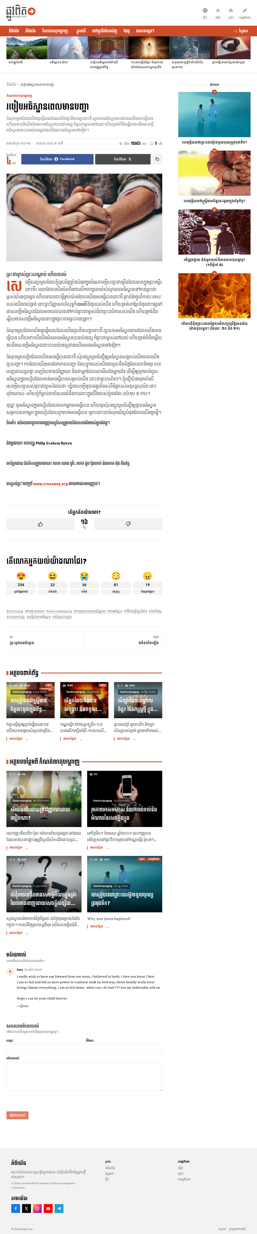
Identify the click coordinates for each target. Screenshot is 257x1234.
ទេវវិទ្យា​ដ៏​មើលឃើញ (104, 31)
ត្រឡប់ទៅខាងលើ (237, 1229)
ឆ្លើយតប (23, 1006)
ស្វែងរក (109, 1173)
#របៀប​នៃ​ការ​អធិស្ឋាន (39, 616)
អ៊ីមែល (90, 1040)
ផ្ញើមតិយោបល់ (17, 1115)
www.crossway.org (50, 483)
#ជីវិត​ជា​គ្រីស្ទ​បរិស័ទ (135, 611)
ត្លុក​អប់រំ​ (81, 31)
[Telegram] (59, 1208)
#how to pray (14, 611)
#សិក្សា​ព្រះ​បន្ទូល (62, 616)
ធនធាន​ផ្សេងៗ (145, 31)
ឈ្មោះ (9, 1040)
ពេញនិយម (184, 1179)
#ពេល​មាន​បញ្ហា (15, 616)
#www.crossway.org (59, 611)
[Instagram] (37, 1208)
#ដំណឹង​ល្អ (155, 611)
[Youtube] (48, 1208)
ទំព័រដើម (14, 31)
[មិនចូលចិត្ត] (128, 524)
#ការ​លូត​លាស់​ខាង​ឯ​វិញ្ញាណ (89, 611)
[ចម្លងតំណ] (157, 159)
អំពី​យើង (30, 31)
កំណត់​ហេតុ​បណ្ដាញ (56, 31)
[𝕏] (26, 1208)
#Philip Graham (35, 611)
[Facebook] (15, 1208)
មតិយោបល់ (12, 1058)
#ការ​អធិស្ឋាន (114, 611)
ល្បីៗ (180, 1168)
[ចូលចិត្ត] (40, 524)
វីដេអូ (127, 31)
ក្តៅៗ (181, 1173)
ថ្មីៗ (107, 1179)
